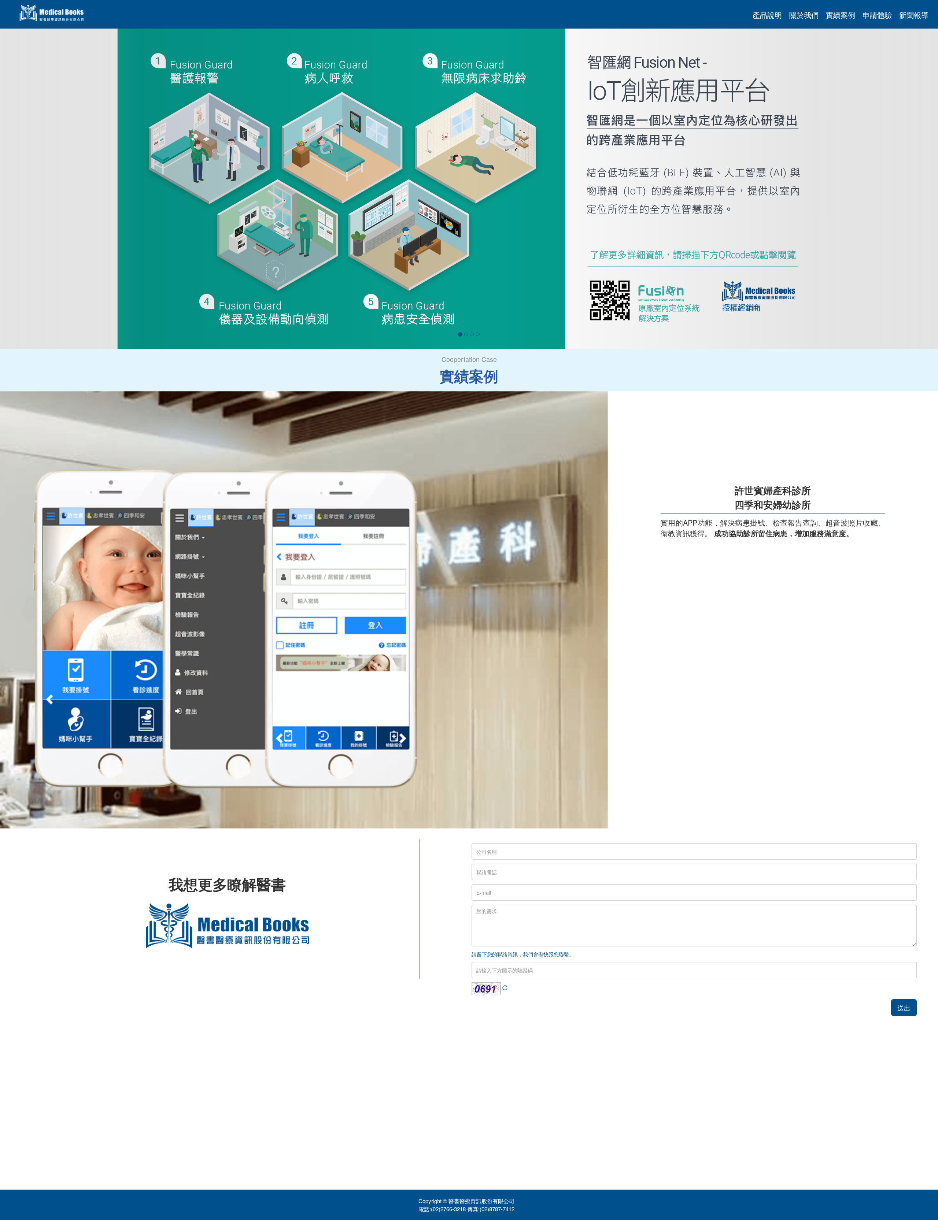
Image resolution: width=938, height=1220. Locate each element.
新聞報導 (913, 15)
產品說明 (767, 15)
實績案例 (840, 15)
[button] (70, 189)
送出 (904, 1007)
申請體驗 (877, 15)
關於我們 (804, 15)
